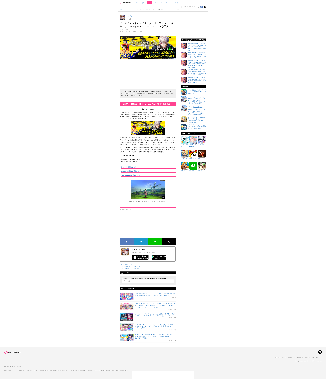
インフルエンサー (159, 3)
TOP (137, 3)
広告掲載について (298, 357)
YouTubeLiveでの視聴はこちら (131, 175)
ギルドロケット (176, 3)
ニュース (149, 3)
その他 (129, 16)
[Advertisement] (148, 75)
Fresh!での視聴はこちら (128, 167)
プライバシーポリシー (280, 357)
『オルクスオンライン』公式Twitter (130, 269)
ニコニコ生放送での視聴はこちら (131, 171)
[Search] (198, 7)
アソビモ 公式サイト (126, 264)
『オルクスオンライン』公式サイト (130, 266)
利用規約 (290, 357)
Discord (168, 3)
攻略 (143, 3)
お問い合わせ (315, 357)
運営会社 (307, 357)
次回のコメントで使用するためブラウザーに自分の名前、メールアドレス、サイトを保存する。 (145, 278)
